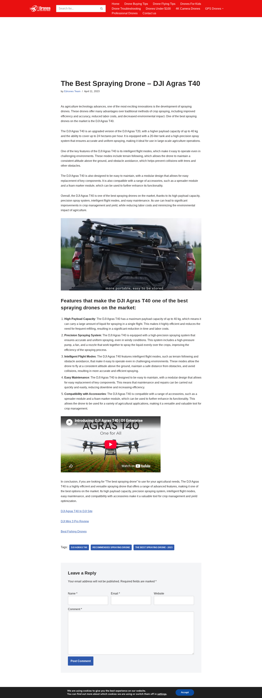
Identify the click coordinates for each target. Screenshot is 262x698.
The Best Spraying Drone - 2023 (154, 547)
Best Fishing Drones (74, 531)
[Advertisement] (131, 53)
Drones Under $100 (158, 8)
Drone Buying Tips (136, 3)
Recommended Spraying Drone (111, 547)
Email (115, 593)
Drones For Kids (190, 3)
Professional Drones (125, 13)
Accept (185, 692)
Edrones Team (72, 91)
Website (159, 593)
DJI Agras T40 (79, 547)
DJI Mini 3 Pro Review (75, 521)
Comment (75, 609)
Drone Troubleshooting (126, 8)
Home (115, 3)
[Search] (102, 8)
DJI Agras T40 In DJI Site (77, 511)
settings (161, 694)
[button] (223, 8)
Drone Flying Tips (164, 3)
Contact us (149, 13)
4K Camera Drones (188, 8)
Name (72, 593)
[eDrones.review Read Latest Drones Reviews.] (40, 8)
